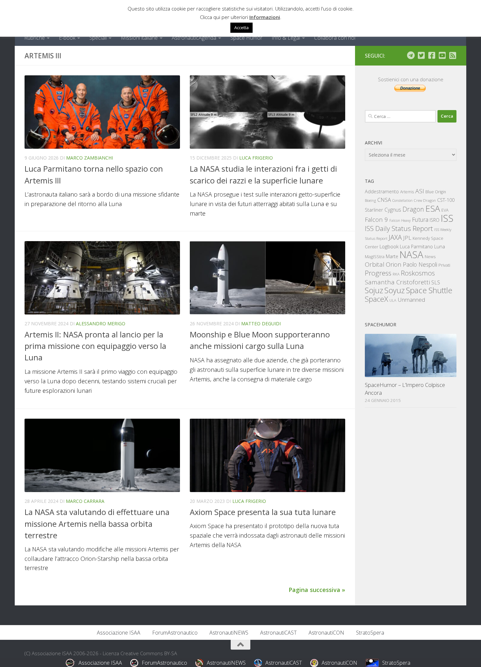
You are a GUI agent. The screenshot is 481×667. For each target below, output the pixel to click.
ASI (419, 191)
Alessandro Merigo (100, 323)
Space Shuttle (429, 290)
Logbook (389, 246)
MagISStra (374, 256)
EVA (445, 210)
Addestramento (382, 191)
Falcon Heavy (400, 220)
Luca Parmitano (416, 246)
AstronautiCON (326, 632)
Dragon (413, 209)
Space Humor (246, 37)
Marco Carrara (85, 501)
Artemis (407, 192)
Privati (444, 265)
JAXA (395, 237)
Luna (439, 246)
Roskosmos (418, 272)
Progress (378, 272)
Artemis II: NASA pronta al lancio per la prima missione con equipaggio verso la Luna (95, 346)
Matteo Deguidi (261, 323)
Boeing (370, 200)
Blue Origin (435, 192)
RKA (396, 274)
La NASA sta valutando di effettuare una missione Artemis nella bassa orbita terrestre (97, 524)
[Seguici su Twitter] (421, 55)
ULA (392, 300)
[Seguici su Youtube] (442, 55)
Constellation (402, 200)
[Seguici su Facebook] (432, 55)
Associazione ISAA (118, 632)
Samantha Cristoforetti (397, 282)
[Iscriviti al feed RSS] (452, 55)
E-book (67, 37)
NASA (411, 254)
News (430, 256)
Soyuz (394, 290)
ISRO (434, 220)
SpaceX (376, 299)
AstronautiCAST (278, 632)
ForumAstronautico (175, 632)
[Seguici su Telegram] (411, 55)
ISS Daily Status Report (399, 228)
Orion (393, 264)
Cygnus (392, 209)
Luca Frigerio (256, 158)
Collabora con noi (334, 37)
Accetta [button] (241, 27)
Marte (392, 256)
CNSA (384, 199)
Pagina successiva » (317, 590)
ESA (432, 208)
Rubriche (34, 37)
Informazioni (264, 17)
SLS (435, 282)
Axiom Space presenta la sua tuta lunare (263, 512)
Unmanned (411, 299)
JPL (407, 237)
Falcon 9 (376, 219)
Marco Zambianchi (89, 158)
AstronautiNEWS (228, 632)
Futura (420, 219)
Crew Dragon (425, 200)
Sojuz (374, 290)
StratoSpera (370, 632)
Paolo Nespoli (420, 264)
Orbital (374, 264)
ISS (447, 218)
